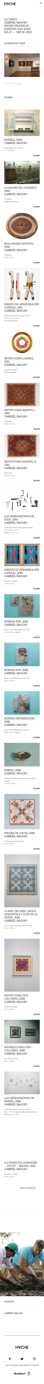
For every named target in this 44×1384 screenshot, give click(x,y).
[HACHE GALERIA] (10, 3)
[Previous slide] (6, 67)
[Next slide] (38, 67)
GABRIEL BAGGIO (13, 1313)
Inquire (37, 155)
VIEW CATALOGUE (27, 1188)
